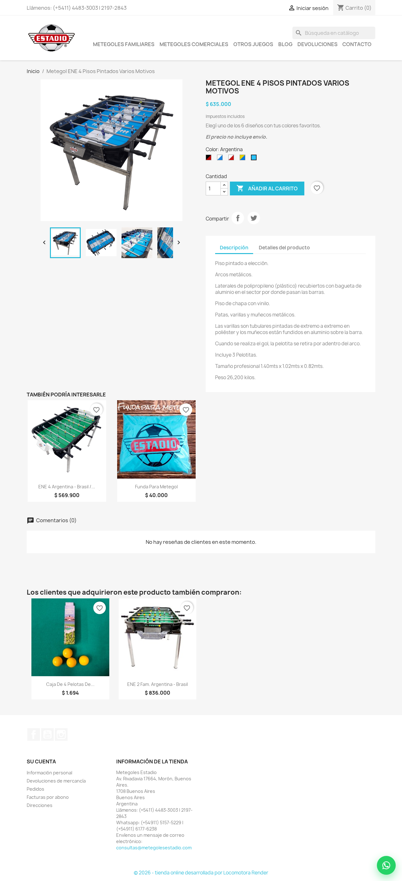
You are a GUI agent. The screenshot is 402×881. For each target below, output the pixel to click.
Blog (285, 44)
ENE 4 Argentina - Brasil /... (66, 487)
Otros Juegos (253, 44)
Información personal (49, 773)
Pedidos (35, 789)
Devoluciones (317, 44)
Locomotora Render (245, 872)
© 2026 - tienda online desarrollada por (178, 872)
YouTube (47, 734)
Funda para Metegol (156, 487)
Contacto (357, 44)
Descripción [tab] (234, 247)
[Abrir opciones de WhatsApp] (386, 865)
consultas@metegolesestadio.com (154, 848)
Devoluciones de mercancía (56, 781)
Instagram (61, 734)
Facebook (33, 734)
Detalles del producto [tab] (284, 247)
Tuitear (253, 218)
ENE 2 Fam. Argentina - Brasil (157, 684)
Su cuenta (41, 761)
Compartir (237, 218)
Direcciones (39, 805)
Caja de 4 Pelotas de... (70, 684)
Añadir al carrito (267, 188)
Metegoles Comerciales (194, 44)
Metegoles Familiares (124, 44)
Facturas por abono (48, 797)
